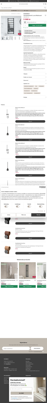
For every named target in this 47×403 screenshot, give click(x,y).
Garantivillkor (28, 365)
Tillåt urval (23, 214)
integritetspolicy (15, 397)
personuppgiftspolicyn (38, 351)
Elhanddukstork (27, 90)
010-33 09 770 (10, 361)
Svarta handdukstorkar (28, 88)
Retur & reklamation (29, 364)
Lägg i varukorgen (37, 25)
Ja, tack (21, 393)
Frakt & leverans (29, 362)
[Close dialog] (44, 379)
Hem (2, 13)
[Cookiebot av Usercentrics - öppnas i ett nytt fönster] (40, 187)
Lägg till (30, 121)
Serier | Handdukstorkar (28, 93)
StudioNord (26, 13)
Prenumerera (37, 348)
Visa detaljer (40, 210)
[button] (35, 22)
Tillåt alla (38, 214)
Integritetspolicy (29, 366)
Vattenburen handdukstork (28, 86)
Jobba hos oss (6, 383)
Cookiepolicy (28, 368)
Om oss (5, 379)
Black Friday (28, 369)
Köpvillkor (27, 361)
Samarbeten (6, 381)
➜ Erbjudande (41, 86)
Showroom (6, 380)
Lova (36, 86)
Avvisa (8, 214)
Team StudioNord (7, 377)
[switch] (17, 206)
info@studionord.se (11, 362)
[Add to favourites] (45, 15)
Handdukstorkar (7, 13)
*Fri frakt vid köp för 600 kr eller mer (33, 370)
